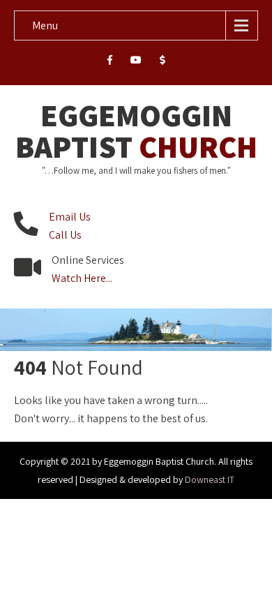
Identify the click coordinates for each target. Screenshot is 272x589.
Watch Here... (82, 278)
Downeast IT (209, 479)
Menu (45, 25)
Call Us (65, 235)
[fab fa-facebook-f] (110, 62)
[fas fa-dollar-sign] (163, 62)
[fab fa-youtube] (136, 62)
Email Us (70, 216)
